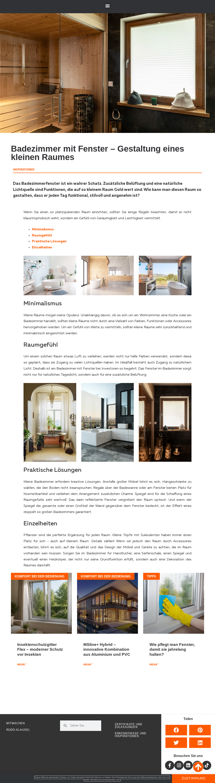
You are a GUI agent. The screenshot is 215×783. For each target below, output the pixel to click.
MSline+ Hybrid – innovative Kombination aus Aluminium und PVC (106, 649)
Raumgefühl (42, 235)
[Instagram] (179, 765)
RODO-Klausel (18, 729)
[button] (107, 5)
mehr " (21, 665)
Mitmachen (15, 723)
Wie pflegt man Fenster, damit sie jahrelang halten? (172, 649)
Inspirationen (23, 169)
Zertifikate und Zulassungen (128, 726)
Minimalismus (43, 229)
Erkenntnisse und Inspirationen (130, 735)
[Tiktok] (206, 765)
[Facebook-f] (169, 765)
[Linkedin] (188, 765)
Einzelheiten (42, 247)
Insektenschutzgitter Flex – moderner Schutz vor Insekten (40, 649)
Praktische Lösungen (49, 241)
